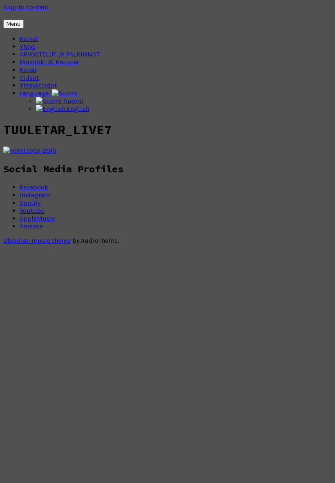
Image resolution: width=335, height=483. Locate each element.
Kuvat (28, 70)
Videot (29, 77)
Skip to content (26, 7)
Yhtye (28, 46)
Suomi (72, 101)
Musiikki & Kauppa (49, 62)
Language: (36, 93)
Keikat (29, 39)
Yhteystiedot (38, 85)
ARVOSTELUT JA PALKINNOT (60, 54)
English (77, 109)
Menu (13, 24)
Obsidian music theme (37, 240)
